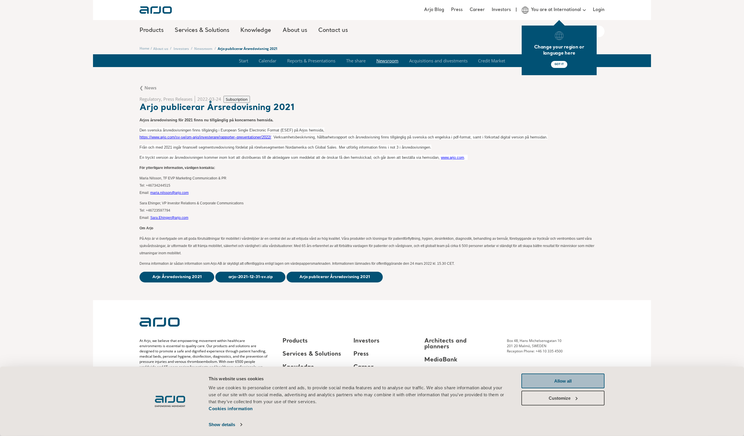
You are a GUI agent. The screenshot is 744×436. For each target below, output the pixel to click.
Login (598, 9)
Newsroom (203, 48)
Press (457, 9)
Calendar (267, 61)
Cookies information (231, 408)
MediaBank (440, 360)
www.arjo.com (452, 157)
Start (243, 61)
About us (160, 48)
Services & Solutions (311, 354)
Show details (222, 424)
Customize (559, 397)
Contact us (333, 30)
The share (356, 61)
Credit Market (491, 61)
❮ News (148, 88)
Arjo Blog (434, 9)
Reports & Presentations (311, 61)
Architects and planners (445, 344)
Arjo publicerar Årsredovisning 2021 (334, 277)
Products (295, 341)
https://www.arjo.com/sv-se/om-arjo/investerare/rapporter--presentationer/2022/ (205, 137)
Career (477, 9)
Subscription (237, 99)
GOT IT (559, 64)
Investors (501, 9)
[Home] (156, 10)
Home (144, 48)
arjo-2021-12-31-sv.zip (250, 277)
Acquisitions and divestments (438, 61)
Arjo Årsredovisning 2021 (176, 277)
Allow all (563, 381)
